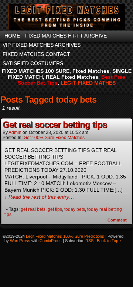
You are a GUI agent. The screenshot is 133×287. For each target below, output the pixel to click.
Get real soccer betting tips (55, 125)
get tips (55, 209)
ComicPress (51, 240)
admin (14, 132)
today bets (74, 209)
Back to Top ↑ (109, 240)
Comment (118, 220)
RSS (89, 240)
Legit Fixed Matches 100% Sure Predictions (65, 236)
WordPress (20, 240)
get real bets (33, 209)
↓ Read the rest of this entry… (39, 197)
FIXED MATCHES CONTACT (36, 54)
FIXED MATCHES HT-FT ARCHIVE (66, 36)
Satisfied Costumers (33, 63)
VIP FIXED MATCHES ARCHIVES (42, 45)
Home (12, 36)
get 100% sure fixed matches (54, 137)
